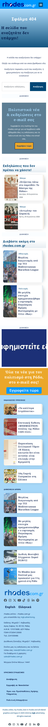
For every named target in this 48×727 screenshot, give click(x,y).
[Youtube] (19, 600)
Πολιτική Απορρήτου (17, 700)
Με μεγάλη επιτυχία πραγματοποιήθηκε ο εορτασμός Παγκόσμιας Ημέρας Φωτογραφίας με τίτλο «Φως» (29, 303)
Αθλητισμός (23, 254)
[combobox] (15, 86)
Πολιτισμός (23, 288)
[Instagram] (10, 600)
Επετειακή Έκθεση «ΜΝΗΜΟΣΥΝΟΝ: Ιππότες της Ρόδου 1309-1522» (29, 427)
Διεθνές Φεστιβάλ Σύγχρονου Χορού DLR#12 (28, 557)
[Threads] (28, 600)
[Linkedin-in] (33, 600)
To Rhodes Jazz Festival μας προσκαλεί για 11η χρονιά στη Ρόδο (28, 576)
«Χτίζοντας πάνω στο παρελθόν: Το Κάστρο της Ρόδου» (29, 186)
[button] (41, 5)
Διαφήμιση (11, 679)
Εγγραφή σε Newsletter (17, 685)
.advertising (38, 713)
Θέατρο (23, 178)
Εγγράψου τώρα (24, 146)
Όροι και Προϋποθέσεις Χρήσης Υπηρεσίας (22, 692)
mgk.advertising (28, 617)
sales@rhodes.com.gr (13, 656)
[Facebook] (5, 600)
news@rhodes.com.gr (23, 650)
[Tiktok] (23, 600)
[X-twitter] (14, 600)
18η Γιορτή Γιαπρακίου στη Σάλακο (27, 476)
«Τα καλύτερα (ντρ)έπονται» (26, 410)
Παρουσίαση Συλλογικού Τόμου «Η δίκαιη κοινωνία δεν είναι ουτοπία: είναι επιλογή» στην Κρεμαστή (29, 452)
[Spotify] (37, 600)
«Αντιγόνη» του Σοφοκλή (28, 212)
